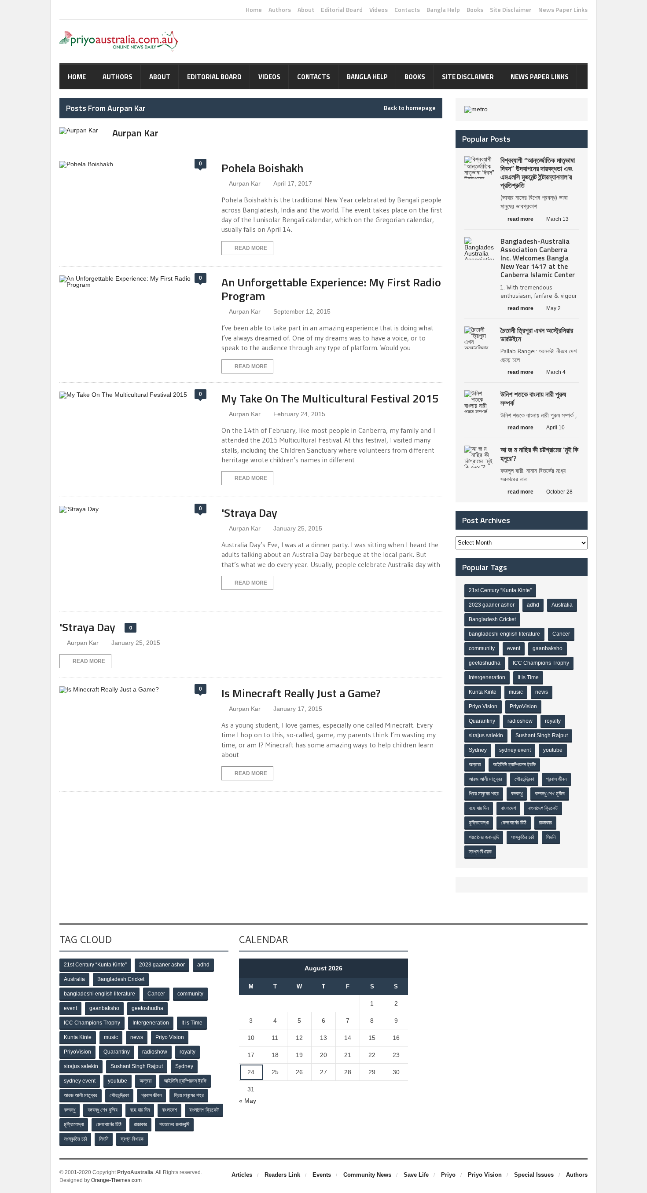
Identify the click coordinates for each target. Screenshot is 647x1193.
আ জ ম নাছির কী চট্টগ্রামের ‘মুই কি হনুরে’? (539, 453)
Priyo (448, 1174)
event (513, 648)
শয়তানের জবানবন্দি (484, 837)
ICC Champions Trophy (541, 663)
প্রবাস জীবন (556, 779)
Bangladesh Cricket (492, 619)
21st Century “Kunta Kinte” (500, 590)
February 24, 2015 (299, 413)
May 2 (553, 308)
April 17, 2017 (292, 183)
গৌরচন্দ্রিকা (524, 779)
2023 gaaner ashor (492, 605)
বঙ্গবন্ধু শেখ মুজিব (550, 793)
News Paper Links (563, 10)
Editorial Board (342, 10)
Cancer (561, 634)
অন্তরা (475, 764)
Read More (251, 248)
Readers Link (282, 1174)
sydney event (515, 750)
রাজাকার (545, 823)
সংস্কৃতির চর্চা (522, 837)
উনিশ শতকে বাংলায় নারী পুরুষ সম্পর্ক (533, 398)
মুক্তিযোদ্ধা (479, 823)
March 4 (556, 372)
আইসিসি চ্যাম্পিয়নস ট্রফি (514, 764)
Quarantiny (482, 721)
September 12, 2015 (302, 311)
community (482, 648)
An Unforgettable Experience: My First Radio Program (331, 289)
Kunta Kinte (482, 692)
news (541, 692)
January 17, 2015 (297, 708)
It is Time (528, 677)
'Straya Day (249, 512)
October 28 (559, 491)
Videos (378, 10)
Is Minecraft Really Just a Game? (301, 693)
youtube (552, 750)
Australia (562, 605)
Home (254, 10)
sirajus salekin (486, 735)
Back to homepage (410, 108)
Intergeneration (487, 677)
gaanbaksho (547, 648)
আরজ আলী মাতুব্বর (485, 779)
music (516, 692)
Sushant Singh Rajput (541, 735)
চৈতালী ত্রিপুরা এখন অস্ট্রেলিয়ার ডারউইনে (536, 334)
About (306, 10)
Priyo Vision (483, 706)
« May (247, 1100)
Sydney (478, 750)
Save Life (416, 1174)
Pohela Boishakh (262, 167)
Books (475, 10)
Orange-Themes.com (116, 1180)
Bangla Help (443, 10)
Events (321, 1174)
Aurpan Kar (245, 183)
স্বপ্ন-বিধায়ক (480, 852)
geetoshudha (484, 663)
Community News (367, 1174)
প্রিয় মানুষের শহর (484, 793)
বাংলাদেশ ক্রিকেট (543, 808)
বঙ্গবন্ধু (516, 793)
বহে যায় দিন (479, 808)
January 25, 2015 (297, 528)
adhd (533, 605)
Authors (279, 10)
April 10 (555, 427)
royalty (553, 721)
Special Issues (534, 1174)
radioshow (520, 721)
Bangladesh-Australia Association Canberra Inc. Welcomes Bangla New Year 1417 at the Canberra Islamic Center (537, 258)
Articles (242, 1174)
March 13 (557, 219)
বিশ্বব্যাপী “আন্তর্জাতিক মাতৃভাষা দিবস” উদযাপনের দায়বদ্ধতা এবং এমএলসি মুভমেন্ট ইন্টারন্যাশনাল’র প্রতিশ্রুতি (537, 173)
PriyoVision (523, 706)
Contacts (407, 10)
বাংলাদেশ (508, 808)
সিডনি (550, 837)
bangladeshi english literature (504, 634)
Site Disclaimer (511, 10)
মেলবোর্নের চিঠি (513, 823)
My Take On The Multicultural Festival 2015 (330, 398)
